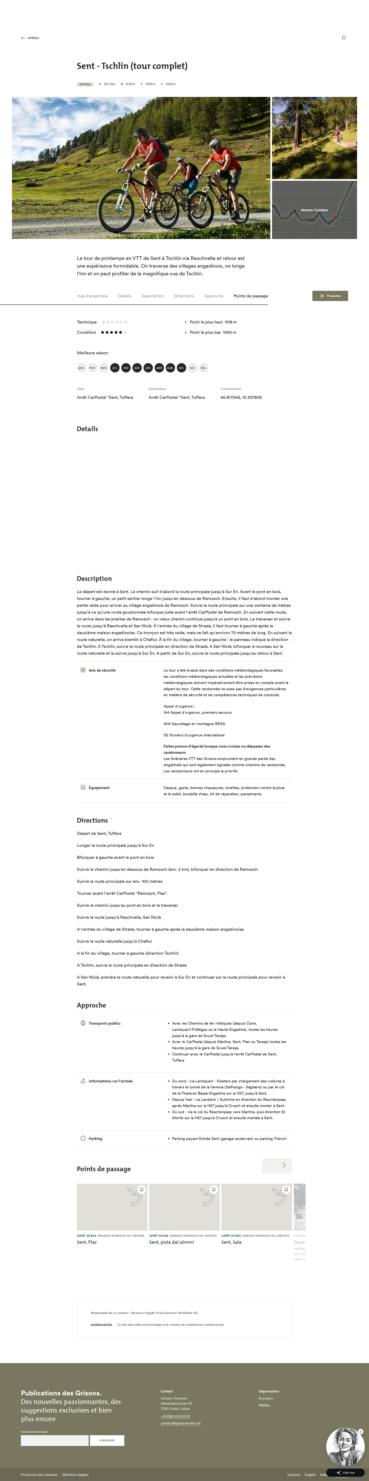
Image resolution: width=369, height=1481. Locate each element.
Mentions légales (76, 1474)
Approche (213, 296)
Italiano (325, 1474)
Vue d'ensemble (92, 296)
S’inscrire (107, 1440)
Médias (264, 1405)
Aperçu (33, 38)
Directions (184, 296)
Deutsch (293, 1474)
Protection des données (39, 1474)
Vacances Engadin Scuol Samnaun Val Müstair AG (164, 1313)
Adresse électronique (34, 1432)
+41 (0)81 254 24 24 (175, 1416)
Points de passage (251, 296)
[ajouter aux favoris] (344, 37)
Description (152, 296)
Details (124, 296)
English (310, 1474)
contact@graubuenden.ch (181, 1423)
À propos (266, 1398)
